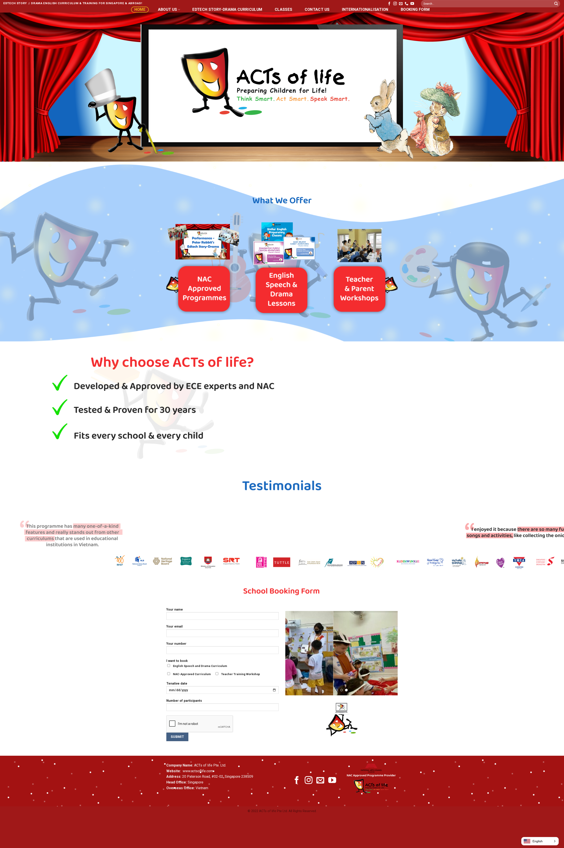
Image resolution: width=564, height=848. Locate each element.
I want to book (213, 675)
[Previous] (17, 528)
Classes (283, 9)
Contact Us (317, 9)
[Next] (547, 528)
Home (139, 9)
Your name (174, 618)
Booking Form (415, 9)
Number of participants (184, 709)
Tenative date (176, 692)
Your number (176, 652)
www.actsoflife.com (197, 779)
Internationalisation (365, 9)
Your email (174, 635)
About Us (167, 9)
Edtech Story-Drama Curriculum (227, 9)
